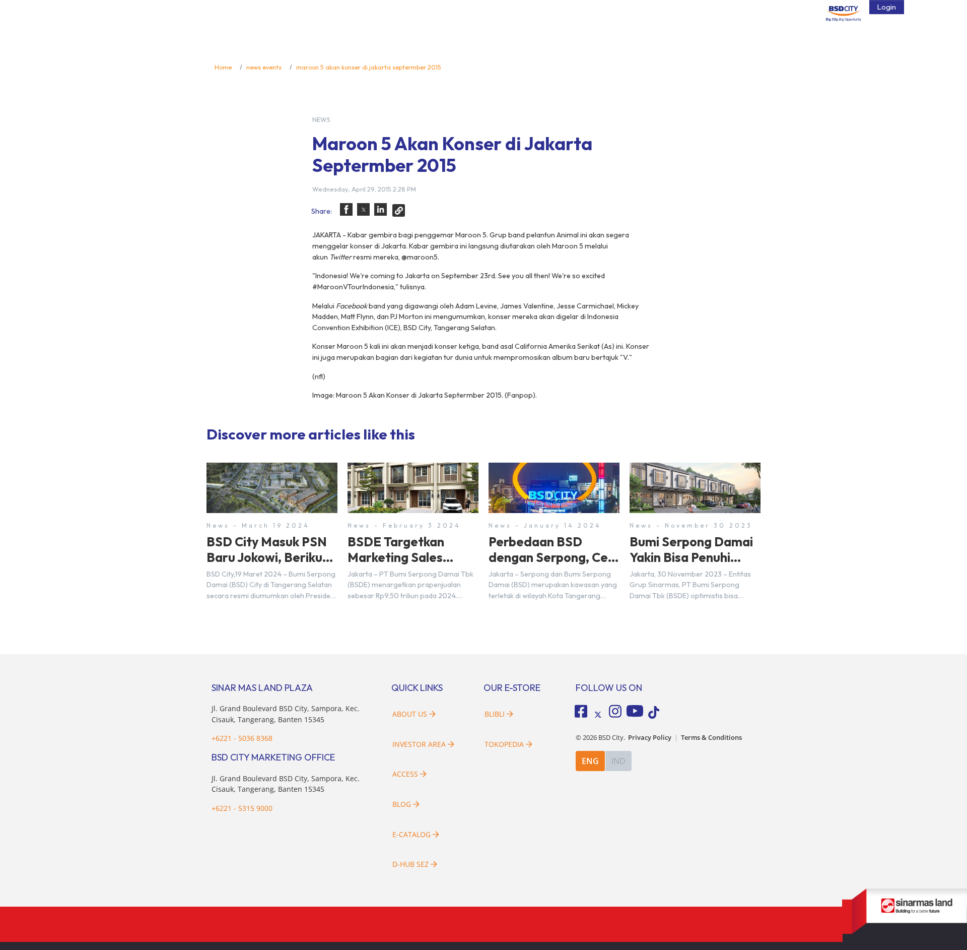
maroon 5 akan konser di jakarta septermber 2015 (368, 67)
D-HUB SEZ (411, 864)
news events (264, 67)
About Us (409, 714)
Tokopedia (504, 744)
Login (886, 7)
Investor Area (419, 744)
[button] (346, 209)
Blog (401, 804)
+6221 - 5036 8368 (242, 738)
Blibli (495, 714)
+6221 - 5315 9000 (242, 808)
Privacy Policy (649, 737)
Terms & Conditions (711, 737)
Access (405, 774)
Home (223, 67)
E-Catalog (412, 834)
